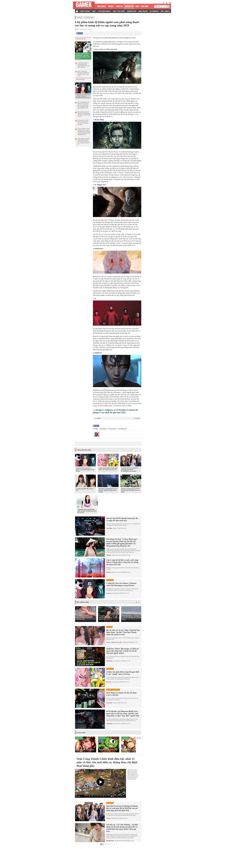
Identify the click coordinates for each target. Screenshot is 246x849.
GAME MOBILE (101, 6)
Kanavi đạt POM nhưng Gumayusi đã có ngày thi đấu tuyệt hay (122, 519)
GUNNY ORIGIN (85, 11)
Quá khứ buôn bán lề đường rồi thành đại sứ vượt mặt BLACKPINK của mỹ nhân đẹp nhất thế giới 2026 (122, 808)
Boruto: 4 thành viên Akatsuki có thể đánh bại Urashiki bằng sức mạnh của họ (83, 73)
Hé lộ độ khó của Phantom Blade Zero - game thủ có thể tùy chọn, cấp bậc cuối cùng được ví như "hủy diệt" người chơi (122, 713)
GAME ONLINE (143, 11)
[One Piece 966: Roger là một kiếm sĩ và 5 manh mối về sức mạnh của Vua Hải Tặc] (83, 47)
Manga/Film (89, 17)
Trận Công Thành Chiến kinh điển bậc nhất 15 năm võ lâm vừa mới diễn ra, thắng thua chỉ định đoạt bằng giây (106, 762)
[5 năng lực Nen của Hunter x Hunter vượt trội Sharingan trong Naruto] (83, 87)
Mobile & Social (116, 555)
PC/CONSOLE (154, 11)
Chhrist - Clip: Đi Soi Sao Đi (113, 642)
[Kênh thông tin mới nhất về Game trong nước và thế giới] (84, 5)
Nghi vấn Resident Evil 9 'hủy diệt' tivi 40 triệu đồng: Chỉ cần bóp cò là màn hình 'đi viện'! (84, 114)
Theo (117, 418)
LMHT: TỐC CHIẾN (119, 11)
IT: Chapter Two (122, 428)
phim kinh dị (108, 42)
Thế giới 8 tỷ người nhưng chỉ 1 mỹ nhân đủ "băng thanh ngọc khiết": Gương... (108, 490)
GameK (79, 17)
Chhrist (108, 818)
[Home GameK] (77, 11)
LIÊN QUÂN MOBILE (104, 11)
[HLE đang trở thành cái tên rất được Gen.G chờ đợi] (90, 698)
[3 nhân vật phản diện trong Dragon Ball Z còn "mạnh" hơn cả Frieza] (108, 460)
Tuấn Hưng (109, 661)
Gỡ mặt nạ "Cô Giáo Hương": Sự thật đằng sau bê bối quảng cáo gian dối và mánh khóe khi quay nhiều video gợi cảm (122, 827)
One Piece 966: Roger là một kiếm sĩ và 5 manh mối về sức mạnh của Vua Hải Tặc (83, 56)
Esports (115, 528)
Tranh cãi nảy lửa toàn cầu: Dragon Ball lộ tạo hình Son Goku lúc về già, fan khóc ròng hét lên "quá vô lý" (84, 141)
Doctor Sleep (99, 120)
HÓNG (137, 6)
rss (170, 2)
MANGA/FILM (129, 6)
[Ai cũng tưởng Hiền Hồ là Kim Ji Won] (85, 481)
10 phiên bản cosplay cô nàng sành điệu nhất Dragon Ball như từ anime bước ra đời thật (83, 65)
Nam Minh (109, 528)
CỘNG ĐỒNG (144, 6)
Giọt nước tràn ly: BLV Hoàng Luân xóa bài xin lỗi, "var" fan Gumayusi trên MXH (83, 122)
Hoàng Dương (110, 840)
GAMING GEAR (131, 11)
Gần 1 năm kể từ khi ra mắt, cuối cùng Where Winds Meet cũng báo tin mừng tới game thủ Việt (122, 562)
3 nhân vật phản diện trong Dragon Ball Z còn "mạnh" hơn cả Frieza (108, 468)
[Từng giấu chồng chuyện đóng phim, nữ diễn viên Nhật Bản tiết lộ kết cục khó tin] (87, 502)
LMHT (94, 11)
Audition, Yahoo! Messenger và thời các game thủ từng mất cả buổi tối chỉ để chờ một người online (122, 651)
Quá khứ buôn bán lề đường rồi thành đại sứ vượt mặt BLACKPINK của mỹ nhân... (129, 469)
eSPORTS (111, 6)
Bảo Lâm (108, 593)
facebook (163, 2)
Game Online (116, 661)
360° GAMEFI (165, 11)
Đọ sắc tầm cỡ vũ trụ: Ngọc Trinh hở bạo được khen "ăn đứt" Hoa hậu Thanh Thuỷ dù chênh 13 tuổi (123, 632)
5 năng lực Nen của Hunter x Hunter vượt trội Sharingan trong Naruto (83, 96)
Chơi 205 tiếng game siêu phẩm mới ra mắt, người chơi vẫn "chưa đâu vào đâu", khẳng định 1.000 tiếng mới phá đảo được (83, 105)
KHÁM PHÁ (119, 6)
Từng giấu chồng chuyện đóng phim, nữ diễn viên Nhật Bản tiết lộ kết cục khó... (87, 511)
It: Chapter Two (100, 185)
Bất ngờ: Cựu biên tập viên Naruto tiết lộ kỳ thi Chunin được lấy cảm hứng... (130, 490)
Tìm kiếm (168, 6)
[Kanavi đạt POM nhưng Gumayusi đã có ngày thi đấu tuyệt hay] (90, 526)
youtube (166, 2)
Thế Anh (108, 555)
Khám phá (125, 642)
